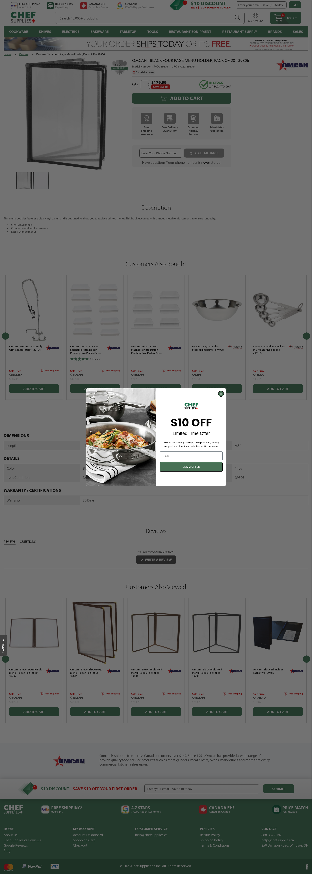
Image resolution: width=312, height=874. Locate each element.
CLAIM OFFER (191, 466)
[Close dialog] (221, 393)
